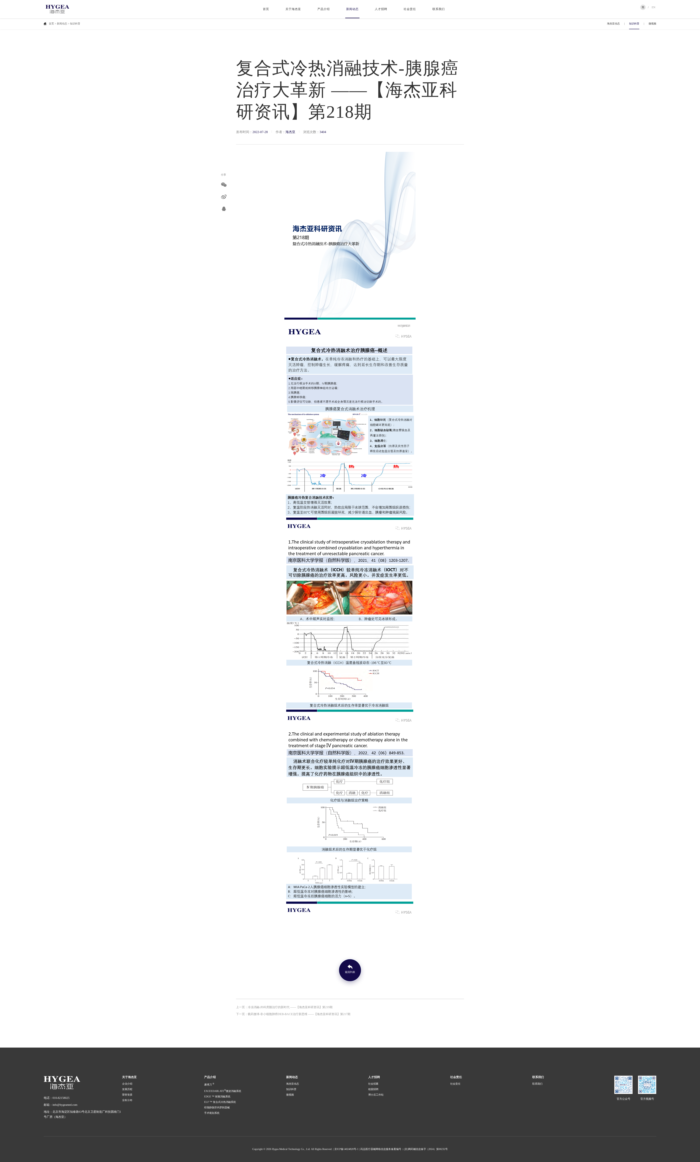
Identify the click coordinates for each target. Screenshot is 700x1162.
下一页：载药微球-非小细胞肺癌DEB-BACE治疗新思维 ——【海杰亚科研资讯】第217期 (293, 1014)
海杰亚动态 (613, 23)
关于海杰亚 (293, 9)
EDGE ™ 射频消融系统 (217, 1096)
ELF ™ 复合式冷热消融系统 (220, 1102)
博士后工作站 (376, 1094)
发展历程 (127, 1089)
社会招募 (373, 1083)
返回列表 (350, 972)
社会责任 (410, 9)
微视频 (652, 23)
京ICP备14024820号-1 (346, 1149)
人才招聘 (381, 9)
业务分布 (127, 1100)
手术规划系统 (211, 1113)
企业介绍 (127, 1083)
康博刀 (209, 1084)
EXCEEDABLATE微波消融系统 (222, 1091)
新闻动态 (352, 9)
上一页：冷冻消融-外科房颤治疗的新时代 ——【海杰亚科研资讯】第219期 (284, 1007)
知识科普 (634, 23)
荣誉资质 (127, 1094)
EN (653, 7)
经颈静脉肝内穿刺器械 (217, 1107)
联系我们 (438, 9)
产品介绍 (323, 9)
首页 (266, 9)
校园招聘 (373, 1089)
